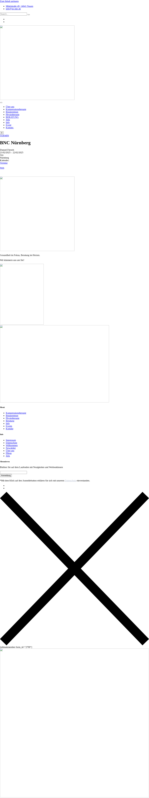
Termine (4, 163)
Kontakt (10, 127)
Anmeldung (6, 475)
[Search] (29, 14)
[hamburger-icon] (1, 102)
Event (8, 125)
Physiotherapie (12, 114)
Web (2, 168)
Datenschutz (70, 480)
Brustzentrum (12, 112)
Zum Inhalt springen (9, 1)
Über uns (10, 106)
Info (8, 122)
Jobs (8, 120)
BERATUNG (12, 117)
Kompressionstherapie (16, 109)
